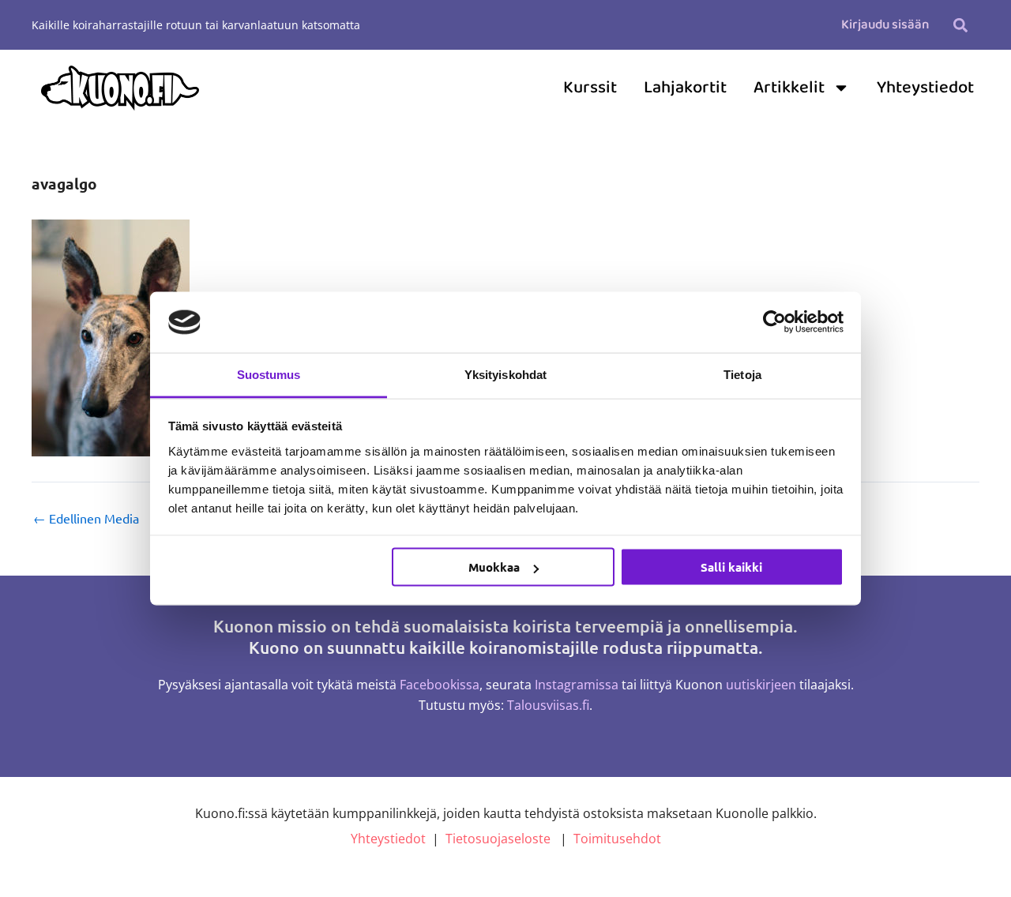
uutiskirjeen (761, 684)
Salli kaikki (731, 567)
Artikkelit (789, 87)
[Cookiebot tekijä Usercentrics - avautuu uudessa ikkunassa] (774, 322)
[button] (960, 25)
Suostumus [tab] (269, 374)
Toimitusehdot (617, 838)
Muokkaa (494, 567)
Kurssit (590, 87)
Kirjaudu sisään (885, 25)
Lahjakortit (685, 87)
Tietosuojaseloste (498, 838)
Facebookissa (439, 684)
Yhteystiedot (925, 87)
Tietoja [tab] (742, 374)
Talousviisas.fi (548, 705)
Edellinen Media (86, 518)
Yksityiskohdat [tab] (505, 374)
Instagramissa (576, 684)
